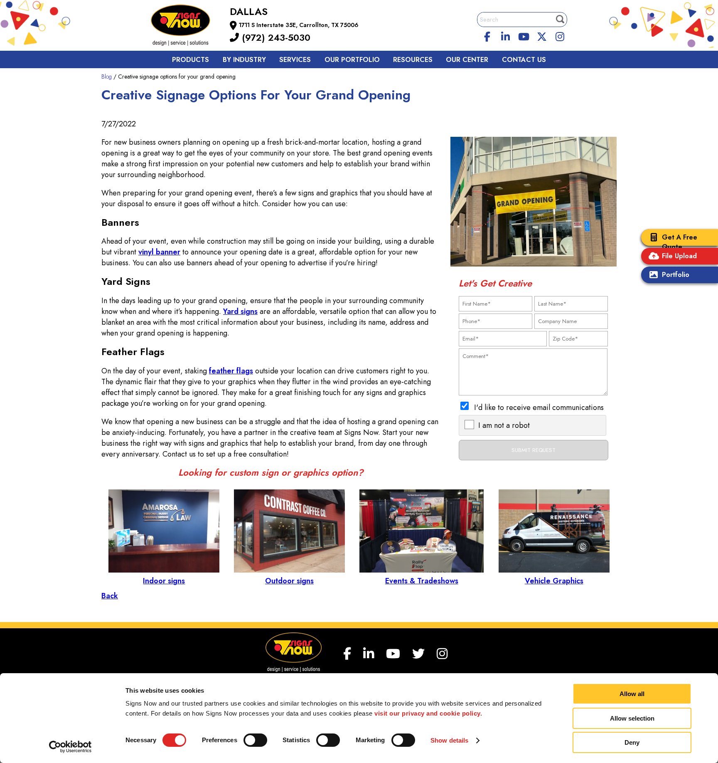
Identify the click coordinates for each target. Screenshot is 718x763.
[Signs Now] (186, 26)
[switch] (255, 740)
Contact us (524, 59)
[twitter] (542, 35)
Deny (632, 742)
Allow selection (632, 718)
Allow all (632, 693)
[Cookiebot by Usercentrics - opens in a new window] (70, 747)
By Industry (244, 59)
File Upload (679, 256)
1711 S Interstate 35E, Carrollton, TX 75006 (299, 25)
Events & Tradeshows (421, 580)
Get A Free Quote (679, 242)
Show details (449, 740)
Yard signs (240, 311)
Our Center (467, 59)
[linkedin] (505, 35)
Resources (413, 59)
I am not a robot (504, 425)
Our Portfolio (352, 59)
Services (295, 59)
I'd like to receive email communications (539, 407)
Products (190, 59)
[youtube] (523, 35)
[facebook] (487, 35)
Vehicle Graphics (554, 580)
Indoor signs (164, 580)
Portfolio (675, 274)
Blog (106, 76)
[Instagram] (560, 35)
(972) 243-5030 (274, 37)
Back (109, 595)
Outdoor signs (289, 580)
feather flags (231, 370)
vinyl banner (159, 252)
